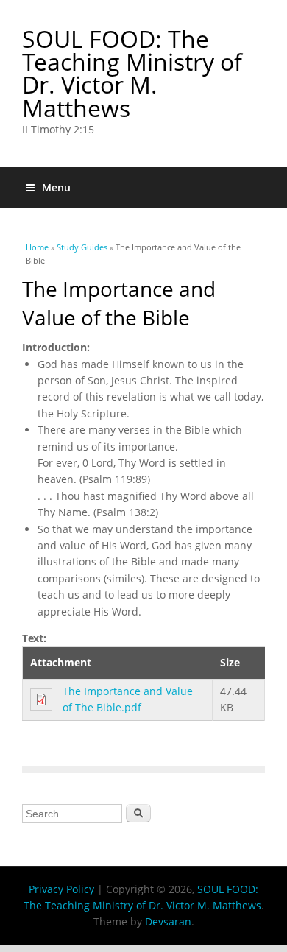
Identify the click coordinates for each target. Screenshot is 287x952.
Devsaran (168, 921)
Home (37, 247)
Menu (56, 187)
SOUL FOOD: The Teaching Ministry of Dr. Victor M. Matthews (132, 73)
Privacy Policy (61, 889)
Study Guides (82, 247)
